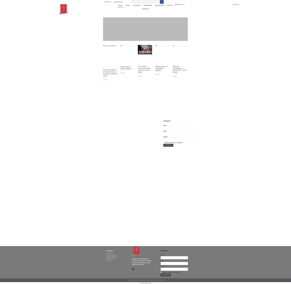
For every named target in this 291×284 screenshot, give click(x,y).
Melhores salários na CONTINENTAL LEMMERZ (161, 68)
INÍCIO (120, 5)
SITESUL (127, 5)
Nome (165, 131)
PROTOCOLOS (137, 5)
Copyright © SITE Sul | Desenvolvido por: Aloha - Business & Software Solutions (145, 280)
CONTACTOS (145, 9)
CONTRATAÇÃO (148, 5)
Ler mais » (105, 79)
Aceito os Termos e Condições (174, 142)
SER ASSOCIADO (159, 5)
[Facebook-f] (162, 2)
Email (164, 125)
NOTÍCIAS (169, 5)
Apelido (165, 137)
